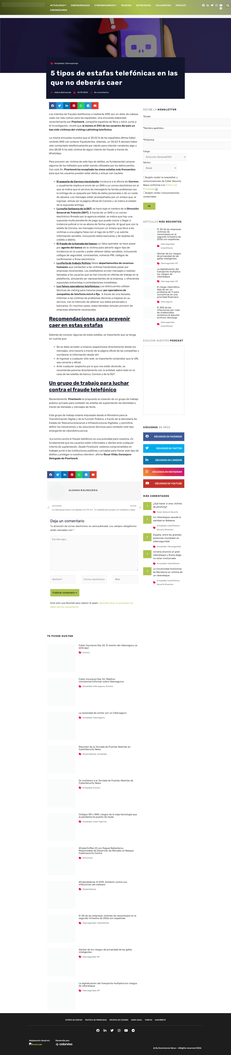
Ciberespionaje (71, 63)
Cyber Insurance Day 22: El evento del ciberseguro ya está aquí (108, 646)
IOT (98, 957)
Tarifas (148, 1020)
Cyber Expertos (100, 822)
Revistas (126, 5)
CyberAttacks (103, 923)
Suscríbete (160, 1020)
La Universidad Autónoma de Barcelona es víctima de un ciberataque (167, 572)
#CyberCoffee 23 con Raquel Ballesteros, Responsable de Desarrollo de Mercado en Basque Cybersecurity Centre (106, 851)
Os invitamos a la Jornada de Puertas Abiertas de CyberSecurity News (106, 781)
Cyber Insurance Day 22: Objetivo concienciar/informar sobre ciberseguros (101, 680)
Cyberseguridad (104, 5)
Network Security (170, 512)
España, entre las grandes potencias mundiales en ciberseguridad (167, 538)
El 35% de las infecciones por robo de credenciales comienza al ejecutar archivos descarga (168, 312)
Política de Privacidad (96, 1020)
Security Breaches (165, 530)
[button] (228, 5)
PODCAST (181, 5)
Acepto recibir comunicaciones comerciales (161, 194)
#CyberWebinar (89, 754)
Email (159, 512)
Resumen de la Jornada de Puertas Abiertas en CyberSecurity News (104, 748)
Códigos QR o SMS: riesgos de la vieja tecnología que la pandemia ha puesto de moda (108, 815)
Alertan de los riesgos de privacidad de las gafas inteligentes (105, 951)
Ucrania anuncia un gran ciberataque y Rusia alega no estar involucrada (167, 555)
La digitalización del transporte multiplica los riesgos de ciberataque (108, 984)
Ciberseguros (58, 10)
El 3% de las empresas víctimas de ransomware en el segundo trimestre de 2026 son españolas (107, 917)
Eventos (86, 652)
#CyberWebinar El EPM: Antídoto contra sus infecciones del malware (103, 883)
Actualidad (57, 5)
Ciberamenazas (80, 5)
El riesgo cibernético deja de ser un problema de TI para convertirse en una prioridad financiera (168, 292)
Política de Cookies (119, 1020)
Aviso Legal (136, 1020)
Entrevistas (143, 5)
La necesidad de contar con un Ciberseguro (102, 713)
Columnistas (163, 5)
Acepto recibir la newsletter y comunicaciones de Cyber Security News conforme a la (162, 183)
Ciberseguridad (89, 923)
